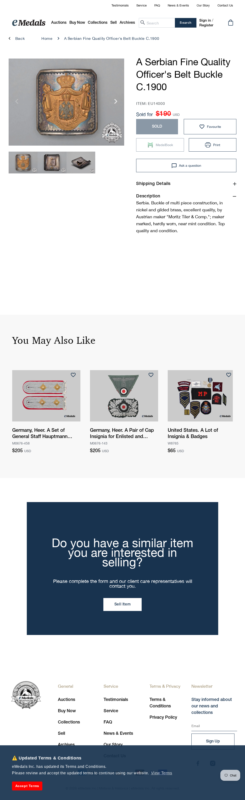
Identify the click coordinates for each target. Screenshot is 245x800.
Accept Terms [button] (27, 786)
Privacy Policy (163, 717)
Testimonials (120, 5)
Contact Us (225, 5)
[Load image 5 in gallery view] (52, 162)
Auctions (66, 700)
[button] (77, 23)
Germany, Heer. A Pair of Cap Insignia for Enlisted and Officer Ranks (122, 434)
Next (115, 103)
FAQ (157, 5)
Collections (69, 722)
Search (185, 22)
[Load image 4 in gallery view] (23, 162)
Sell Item (122, 604)
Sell (61, 733)
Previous (16, 103)
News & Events (178, 5)
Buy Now (67, 711)
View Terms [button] (161, 773)
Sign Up (213, 741)
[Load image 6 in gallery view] (81, 162)
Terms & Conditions (160, 703)
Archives (66, 745)
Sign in (205, 20)
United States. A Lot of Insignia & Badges (193, 433)
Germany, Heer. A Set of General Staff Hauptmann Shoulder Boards (39, 434)
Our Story (203, 5)
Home (46, 38)
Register (206, 25)
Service (141, 5)
